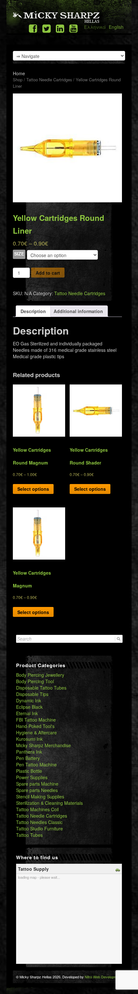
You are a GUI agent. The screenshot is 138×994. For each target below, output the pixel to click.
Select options (33, 489)
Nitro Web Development (103, 976)
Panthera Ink (29, 751)
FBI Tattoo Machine (36, 719)
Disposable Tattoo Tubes (41, 687)
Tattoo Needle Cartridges (49, 80)
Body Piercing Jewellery (40, 675)
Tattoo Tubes (29, 835)
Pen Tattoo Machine (36, 764)
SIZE (19, 253)
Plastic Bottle (29, 771)
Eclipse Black (29, 707)
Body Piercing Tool (35, 681)
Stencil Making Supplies (40, 796)
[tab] (33, 311)
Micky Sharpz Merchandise (43, 745)
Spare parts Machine (37, 783)
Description (33, 311)
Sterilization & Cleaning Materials (49, 803)
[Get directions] (119, 869)
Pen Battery (28, 758)
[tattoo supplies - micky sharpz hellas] (56, 16)
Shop (17, 80)
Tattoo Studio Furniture (39, 828)
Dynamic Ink (28, 700)
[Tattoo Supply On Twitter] (46, 28)
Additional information (78, 311)
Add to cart (48, 273)
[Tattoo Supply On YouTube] (73, 28)
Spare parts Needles (37, 790)
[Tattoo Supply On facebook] (33, 28)
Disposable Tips (32, 694)
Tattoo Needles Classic (39, 822)
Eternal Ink (27, 713)
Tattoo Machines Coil (37, 809)
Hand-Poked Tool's (35, 726)
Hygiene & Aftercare (36, 732)
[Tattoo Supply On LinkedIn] (60, 28)
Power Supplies (31, 777)
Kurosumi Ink (29, 739)
